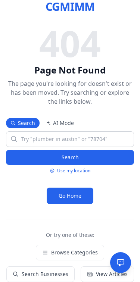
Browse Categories (74, 252)
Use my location (73, 171)
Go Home (70, 195)
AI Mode (63, 122)
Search (26, 122)
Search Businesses (45, 274)
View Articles (112, 274)
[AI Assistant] (120, 262)
